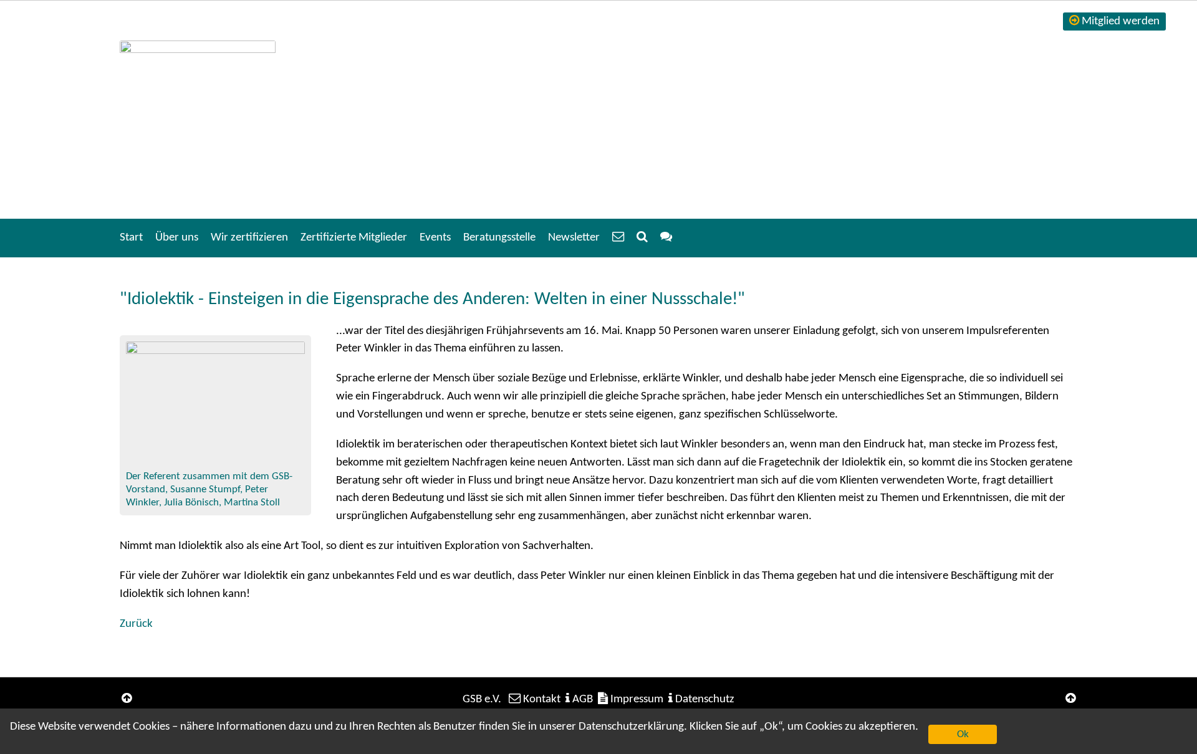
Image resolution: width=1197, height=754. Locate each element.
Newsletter (574, 238)
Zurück (136, 624)
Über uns (176, 238)
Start (131, 238)
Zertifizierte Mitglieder (353, 238)
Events (435, 238)
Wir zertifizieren (249, 238)
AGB (582, 699)
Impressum (636, 699)
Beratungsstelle (499, 238)
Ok (963, 734)
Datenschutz (704, 699)
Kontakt (541, 699)
